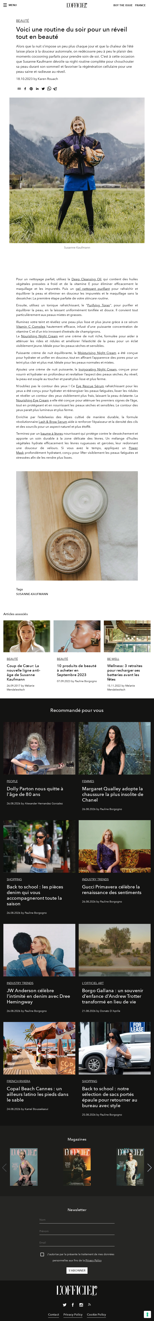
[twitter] (43, 89)
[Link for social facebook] (73, 1305)
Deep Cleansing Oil (86, 279)
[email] (19, 89)
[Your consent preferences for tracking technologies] (147, 1314)
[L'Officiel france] (77, 5)
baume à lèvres (52, 433)
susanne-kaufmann (32, 594)
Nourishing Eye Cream (32, 400)
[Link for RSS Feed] (89, 1305)
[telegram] (55, 89)
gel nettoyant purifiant (93, 289)
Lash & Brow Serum (53, 422)
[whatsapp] (49, 89)
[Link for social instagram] (81, 1305)
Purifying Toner (98, 305)
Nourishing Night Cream (39, 336)
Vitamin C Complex (30, 326)
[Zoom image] (77, 526)
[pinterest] (31, 89)
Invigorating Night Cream (98, 369)
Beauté (22, 21)
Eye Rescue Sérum (90, 386)
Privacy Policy (93, 1260)
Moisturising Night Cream (97, 353)
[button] (149, 1168)
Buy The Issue (123, 5)
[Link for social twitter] (64, 1305)
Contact (53, 1314)
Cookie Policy (96, 1314)
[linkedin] (37, 89)
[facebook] (25, 89)
